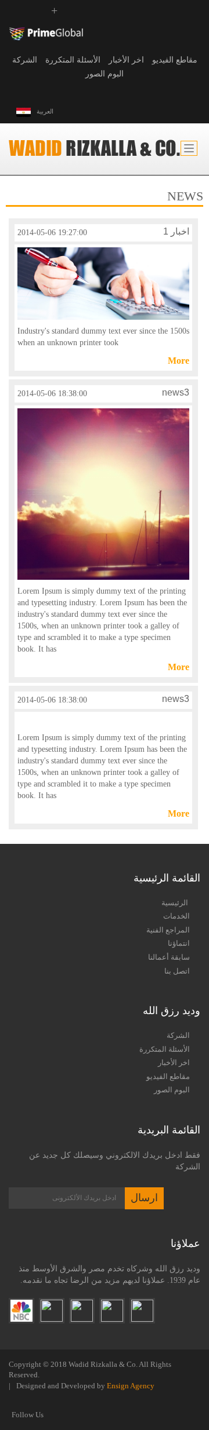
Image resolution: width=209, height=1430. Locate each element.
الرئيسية (175, 902)
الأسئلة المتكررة (72, 60)
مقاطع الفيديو (174, 60)
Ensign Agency (130, 1385)
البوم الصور (104, 74)
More (178, 360)
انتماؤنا (179, 943)
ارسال (144, 1198)
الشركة (24, 60)
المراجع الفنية (168, 930)
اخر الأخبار (126, 60)
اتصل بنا (177, 971)
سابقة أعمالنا (169, 957)
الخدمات (176, 916)
